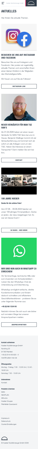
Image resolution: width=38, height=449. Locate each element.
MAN (3, 392)
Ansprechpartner (19, 324)
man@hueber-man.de (9, 358)
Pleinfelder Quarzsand (9, 404)
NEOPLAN (5, 395)
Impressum (5, 418)
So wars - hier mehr (19, 230)
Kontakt (19, 160)
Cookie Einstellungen (8, 424)
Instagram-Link (18, 86)
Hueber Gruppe (6, 401)
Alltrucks (4, 398)
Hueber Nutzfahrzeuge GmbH (15, 3)
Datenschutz (5, 421)
